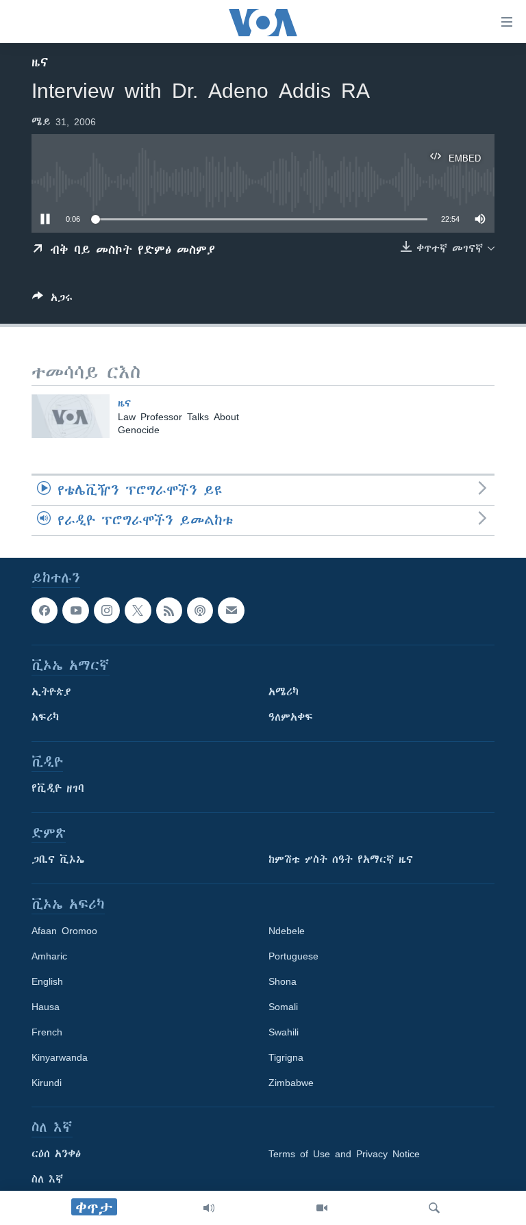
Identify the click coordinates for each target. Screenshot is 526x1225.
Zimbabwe (291, 1082)
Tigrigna (285, 1057)
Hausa (46, 1007)
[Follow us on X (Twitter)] (138, 610)
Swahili (283, 1032)
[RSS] (169, 610)
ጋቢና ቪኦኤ (58, 859)
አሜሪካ (283, 692)
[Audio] (208, 1208)
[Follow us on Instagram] (107, 610)
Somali (283, 1007)
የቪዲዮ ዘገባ (58, 788)
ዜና (40, 62)
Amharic (49, 956)
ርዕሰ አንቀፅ (56, 1154)
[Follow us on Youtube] (75, 610)
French (47, 1032)
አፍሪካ (45, 717)
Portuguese (293, 956)
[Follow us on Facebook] (45, 610)
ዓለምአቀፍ (290, 717)
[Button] (52, 300)
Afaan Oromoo (64, 931)
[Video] (321, 1208)
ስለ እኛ (47, 1179)
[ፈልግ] (434, 1208)
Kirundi (47, 1082)
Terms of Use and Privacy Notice (344, 1154)
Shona (282, 981)
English (47, 981)
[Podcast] (200, 610)
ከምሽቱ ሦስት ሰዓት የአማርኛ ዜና (340, 859)
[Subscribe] (231, 610)
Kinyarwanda (60, 1057)
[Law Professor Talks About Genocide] (71, 416)
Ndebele (286, 931)
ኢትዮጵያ (51, 692)
